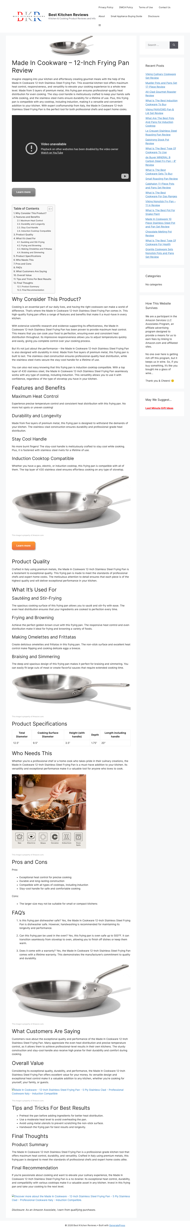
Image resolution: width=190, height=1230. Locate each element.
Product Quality (24, 234)
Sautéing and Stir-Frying (33, 242)
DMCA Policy (126, 7)
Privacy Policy (106, 7)
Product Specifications (28, 256)
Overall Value (24, 275)
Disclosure (153, 16)
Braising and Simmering (32, 252)
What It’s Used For (26, 238)
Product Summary (30, 286)
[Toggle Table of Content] (48, 208)
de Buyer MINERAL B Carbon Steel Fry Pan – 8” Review (160, 161)
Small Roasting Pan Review (161, 178)
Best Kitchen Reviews (68, 14)
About (102, 16)
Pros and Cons (23, 263)
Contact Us (164, 7)
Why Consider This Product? (30, 213)
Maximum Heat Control (32, 220)
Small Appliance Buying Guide (126, 16)
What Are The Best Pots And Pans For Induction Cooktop (159, 122)
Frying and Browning (31, 245)
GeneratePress (117, 1225)
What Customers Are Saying (31, 271)
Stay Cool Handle (29, 227)
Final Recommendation (33, 290)
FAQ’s (19, 267)
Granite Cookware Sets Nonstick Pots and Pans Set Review (159, 253)
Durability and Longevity (33, 224)
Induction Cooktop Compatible (36, 231)
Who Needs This (25, 260)
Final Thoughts (25, 283)
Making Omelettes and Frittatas (36, 249)
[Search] (174, 45)
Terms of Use (146, 7)
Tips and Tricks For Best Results (33, 279)
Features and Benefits (28, 217)
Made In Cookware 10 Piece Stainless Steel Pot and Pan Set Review (160, 223)
